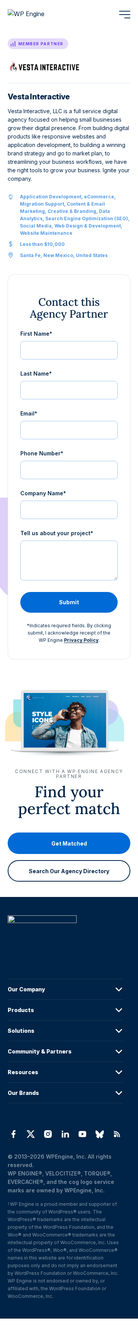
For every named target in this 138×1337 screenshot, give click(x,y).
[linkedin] (65, 1134)
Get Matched (69, 843)
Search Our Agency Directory (69, 871)
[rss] (117, 1134)
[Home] (65, 934)
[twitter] (30, 1134)
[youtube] (82, 1134)
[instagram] (47, 1134)
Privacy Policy (81, 640)
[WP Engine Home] (36, 14)
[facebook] (13, 1134)
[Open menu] (124, 14)
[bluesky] (99, 1134)
